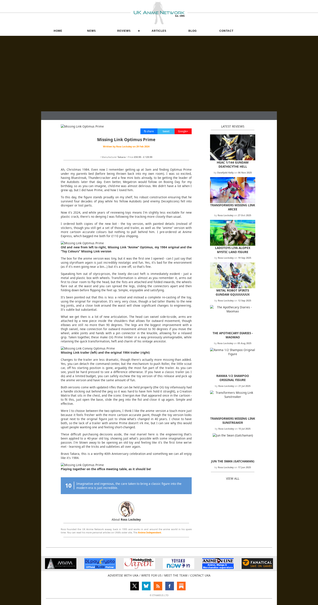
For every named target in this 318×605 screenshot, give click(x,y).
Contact (226, 30)
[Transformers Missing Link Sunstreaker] (232, 397)
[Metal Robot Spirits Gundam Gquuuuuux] (232, 287)
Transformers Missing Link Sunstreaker (232, 420)
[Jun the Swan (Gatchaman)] (233, 435)
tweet (166, 131)
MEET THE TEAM (175, 575)
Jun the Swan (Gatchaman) (232, 461)
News (91, 30)
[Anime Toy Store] (178, 568)
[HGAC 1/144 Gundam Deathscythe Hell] (232, 159)
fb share (149, 131)
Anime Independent (149, 532)
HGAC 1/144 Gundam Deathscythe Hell (233, 164)
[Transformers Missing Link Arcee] (232, 202)
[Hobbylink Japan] (139, 568)
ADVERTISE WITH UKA (123, 575)
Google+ (183, 131)
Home (58, 30)
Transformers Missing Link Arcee (232, 207)
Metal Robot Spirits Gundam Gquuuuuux (233, 292)
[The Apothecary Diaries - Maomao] (232, 311)
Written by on (126, 146)
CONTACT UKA (200, 575)
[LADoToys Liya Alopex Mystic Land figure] (232, 245)
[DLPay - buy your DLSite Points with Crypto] (100, 568)
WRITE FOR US (151, 575)
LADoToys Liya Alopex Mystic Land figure (232, 250)
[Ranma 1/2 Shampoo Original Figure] (232, 354)
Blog (192, 30)
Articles (159, 30)
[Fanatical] (257, 568)
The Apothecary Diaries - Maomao (233, 335)
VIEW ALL (232, 478)
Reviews (124, 30)
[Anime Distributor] (60, 568)
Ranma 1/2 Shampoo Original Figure (232, 378)
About (126, 519)
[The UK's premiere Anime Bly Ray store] (218, 568)
